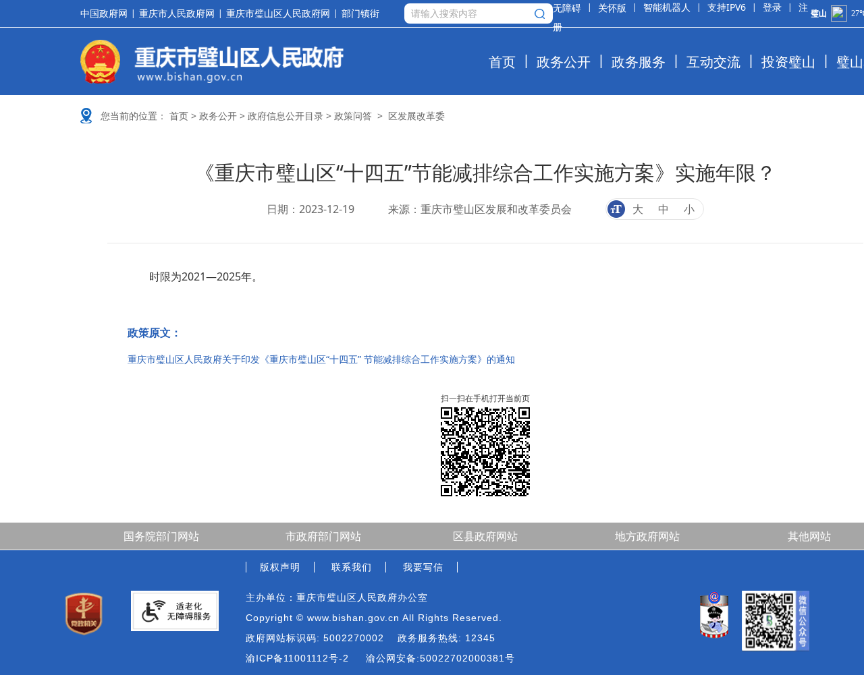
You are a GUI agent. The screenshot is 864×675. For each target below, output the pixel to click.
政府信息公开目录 (285, 115)
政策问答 (353, 115)
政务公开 (564, 61)
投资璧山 (788, 61)
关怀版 (612, 7)
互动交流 (713, 61)
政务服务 (639, 61)
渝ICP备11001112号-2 (297, 658)
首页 (502, 61)
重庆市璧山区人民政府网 (278, 13)
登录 (772, 7)
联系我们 (351, 567)
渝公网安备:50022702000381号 (440, 658)
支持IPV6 (726, 7)
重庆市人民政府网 (177, 13)
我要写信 (423, 567)
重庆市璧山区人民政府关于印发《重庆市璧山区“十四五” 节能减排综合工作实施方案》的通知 (321, 359)
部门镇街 (360, 13)
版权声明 (280, 567)
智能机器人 (667, 7)
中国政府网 (104, 13)
